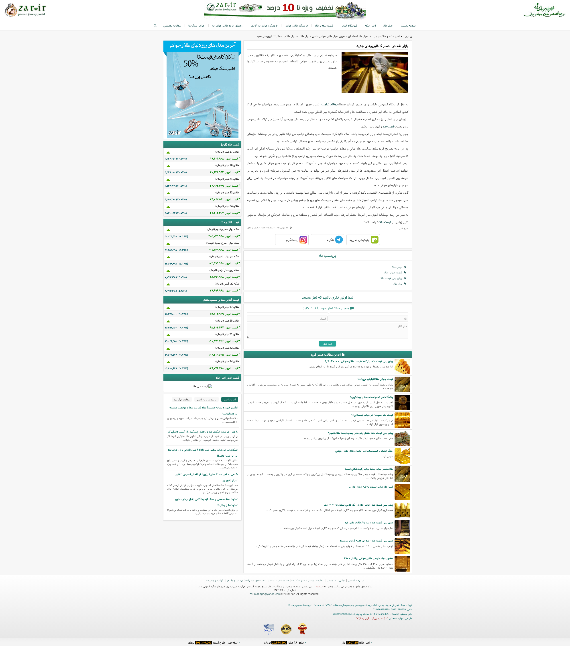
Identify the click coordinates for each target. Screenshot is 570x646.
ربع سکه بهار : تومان (284, 642)
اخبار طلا (388, 25)
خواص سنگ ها (196, 25)
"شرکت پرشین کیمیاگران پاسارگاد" (372, 618)
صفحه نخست (408, 25)
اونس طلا (398, 267)
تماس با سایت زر (335, 580)
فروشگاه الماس (349, 25)
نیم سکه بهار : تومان (355, 642)
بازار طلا (398, 283)
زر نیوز (408, 36)
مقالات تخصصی (172, 25)
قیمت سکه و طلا (324, 25)
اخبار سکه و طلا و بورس (387, 36)
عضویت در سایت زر (278, 580)
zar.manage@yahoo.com (265, 594)
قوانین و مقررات (215, 580)
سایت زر (318, 586)
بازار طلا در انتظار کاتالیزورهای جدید (275, 36)
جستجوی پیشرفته (255, 580)
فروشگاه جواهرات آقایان (264, 25)
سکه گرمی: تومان (213, 642)
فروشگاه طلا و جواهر (296, 25)
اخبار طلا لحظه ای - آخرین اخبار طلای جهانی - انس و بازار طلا (334, 36)
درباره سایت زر (356, 580)
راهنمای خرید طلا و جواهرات (227, 25)
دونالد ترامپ (330, 104)
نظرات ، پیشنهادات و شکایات (307, 580)
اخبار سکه (370, 25)
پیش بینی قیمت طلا (392, 278)
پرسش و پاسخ (234, 580)
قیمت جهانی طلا (394, 272)
